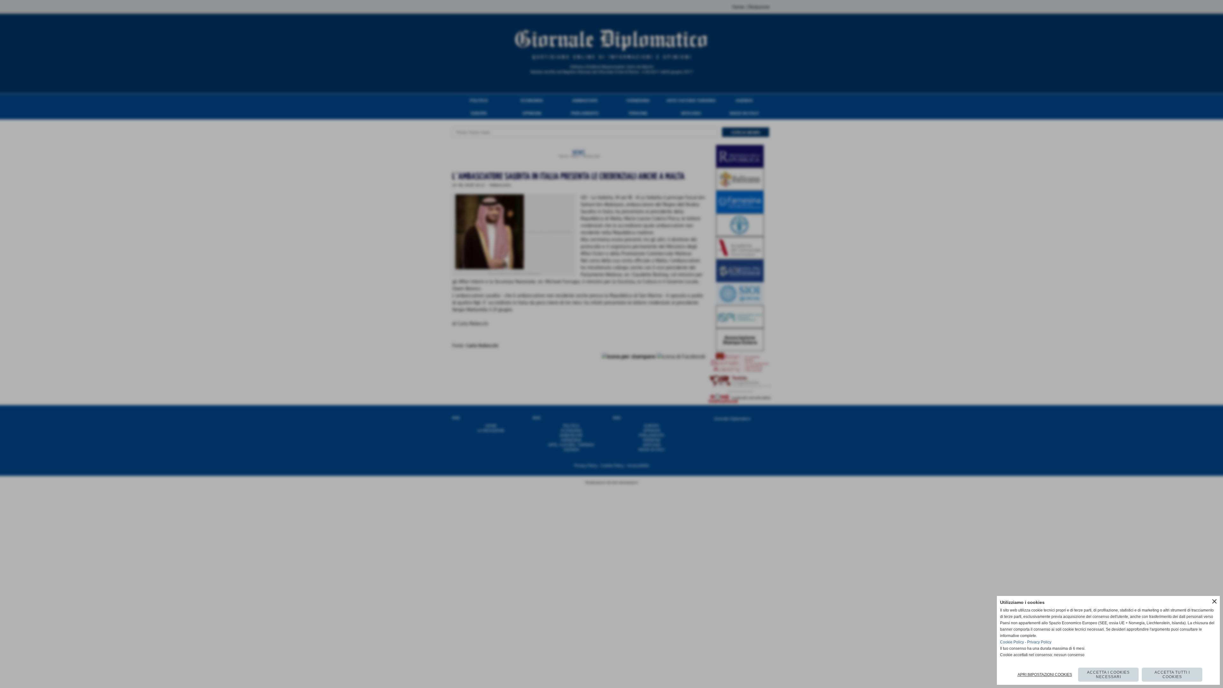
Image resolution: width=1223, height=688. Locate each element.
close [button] (1214, 601)
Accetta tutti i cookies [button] (1172, 674)
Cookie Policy (1012, 642)
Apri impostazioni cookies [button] (1045, 674)
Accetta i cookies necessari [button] (1108, 674)
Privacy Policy (1039, 642)
